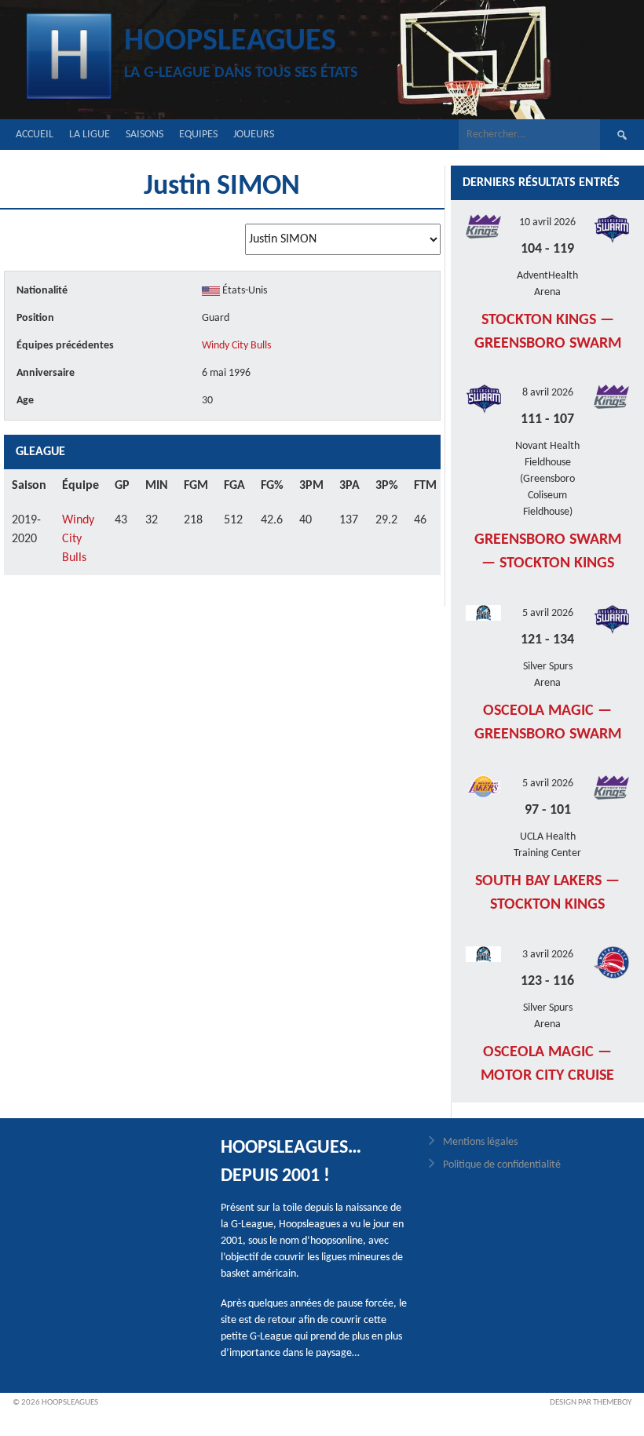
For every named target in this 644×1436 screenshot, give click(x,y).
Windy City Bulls (236, 346)
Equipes (198, 134)
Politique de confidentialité (502, 1165)
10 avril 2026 (547, 222)
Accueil (34, 134)
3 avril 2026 (547, 954)
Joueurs (253, 134)
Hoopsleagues (230, 41)
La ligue (89, 134)
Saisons (144, 134)
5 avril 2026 (547, 613)
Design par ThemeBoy (590, 1402)
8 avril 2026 (547, 393)
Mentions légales (480, 1142)
